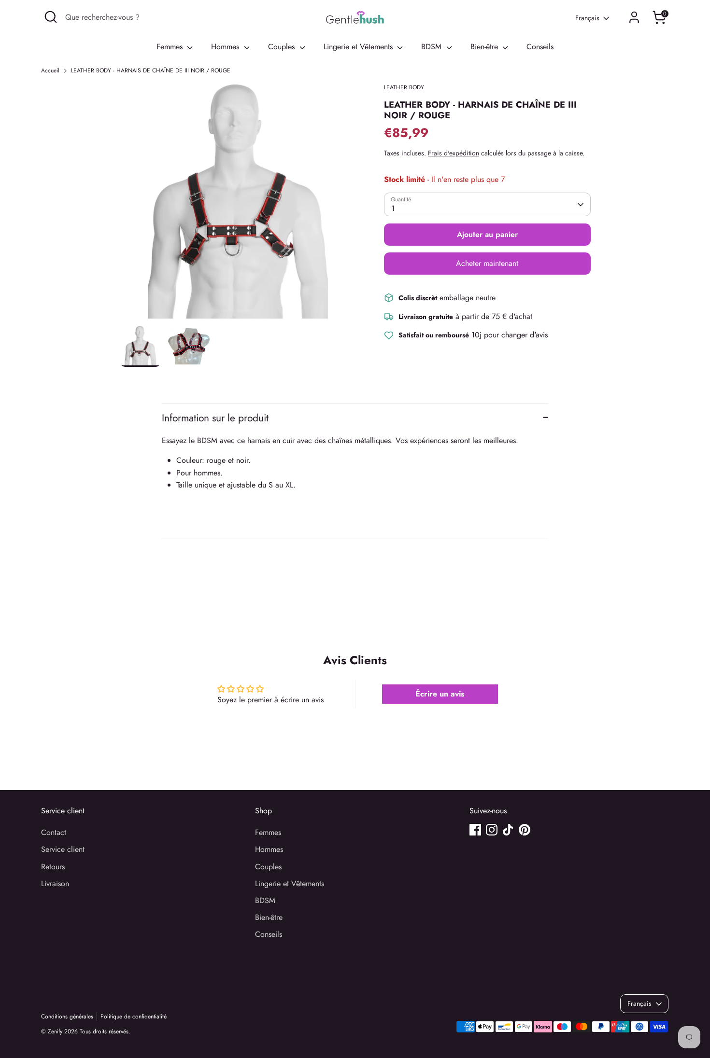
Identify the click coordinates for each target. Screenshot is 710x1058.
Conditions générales (67, 1016)
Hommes (226, 46)
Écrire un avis (439, 693)
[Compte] (634, 17)
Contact (53, 832)
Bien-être (485, 46)
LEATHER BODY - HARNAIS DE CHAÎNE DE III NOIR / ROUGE (150, 70)
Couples (282, 46)
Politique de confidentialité (133, 1016)
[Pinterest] (524, 829)
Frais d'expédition (453, 153)
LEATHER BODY (404, 87)
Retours (53, 866)
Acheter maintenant (487, 263)
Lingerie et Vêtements (359, 46)
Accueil (50, 70)
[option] (237, 204)
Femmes (170, 46)
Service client (63, 849)
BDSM (432, 46)
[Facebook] (475, 829)
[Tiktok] (508, 829)
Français (587, 18)
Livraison (55, 883)
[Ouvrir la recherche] (50, 17)
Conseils (540, 46)
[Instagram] (491, 829)
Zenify (55, 1031)
